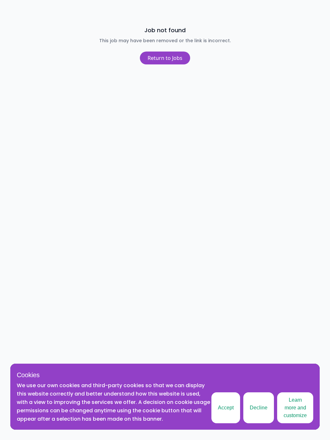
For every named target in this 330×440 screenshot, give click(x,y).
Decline (258, 407)
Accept (226, 407)
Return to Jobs (165, 58)
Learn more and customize (295, 407)
